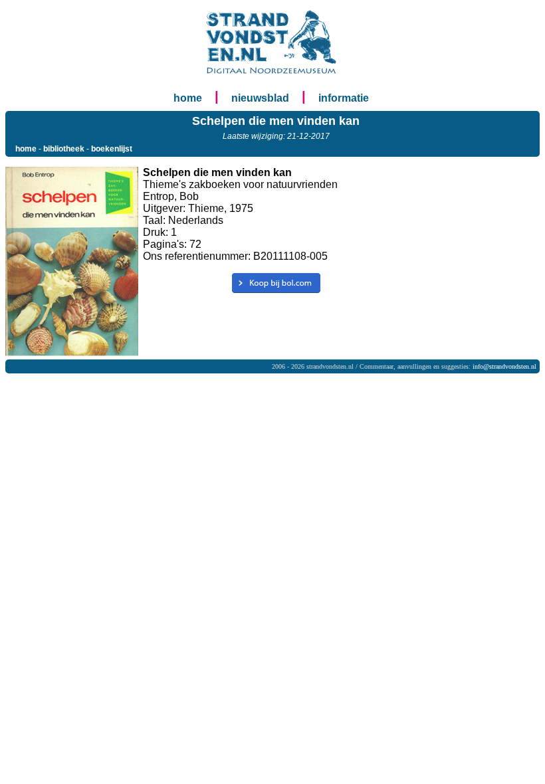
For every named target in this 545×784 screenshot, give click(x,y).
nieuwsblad (260, 98)
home (187, 98)
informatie (343, 98)
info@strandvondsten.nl (504, 366)
